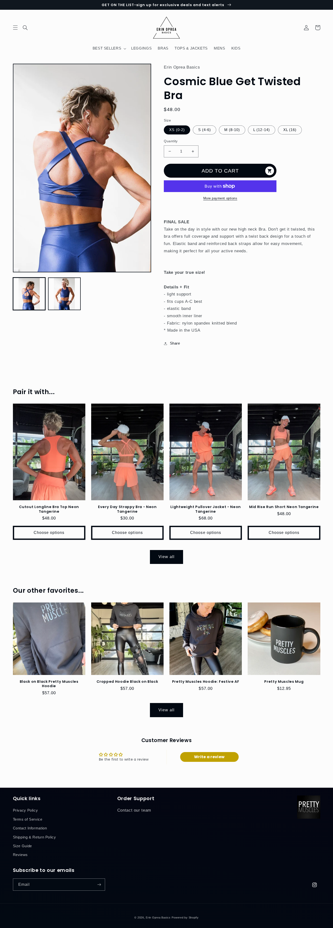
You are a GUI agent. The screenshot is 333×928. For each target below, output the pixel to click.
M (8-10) (232, 130)
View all (166, 557)
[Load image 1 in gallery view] (29, 293)
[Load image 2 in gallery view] (64, 293)
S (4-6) (204, 130)
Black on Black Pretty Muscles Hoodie (49, 683)
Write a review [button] (209, 757)
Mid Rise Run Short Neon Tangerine (284, 507)
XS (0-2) (177, 130)
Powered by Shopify (185, 917)
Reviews (20, 855)
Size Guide (22, 846)
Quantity (170, 141)
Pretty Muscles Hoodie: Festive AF (205, 681)
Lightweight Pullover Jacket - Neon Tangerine (205, 509)
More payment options (220, 198)
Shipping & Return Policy (34, 837)
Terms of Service (27, 819)
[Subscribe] (99, 884)
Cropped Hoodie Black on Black (127, 681)
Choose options (49, 532)
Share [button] (175, 343)
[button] (28, 27)
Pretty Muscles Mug (284, 681)
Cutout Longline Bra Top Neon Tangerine (49, 509)
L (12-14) (261, 130)
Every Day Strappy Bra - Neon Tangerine (127, 509)
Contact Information (30, 828)
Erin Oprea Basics (158, 917)
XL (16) (289, 130)
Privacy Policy (25, 810)
